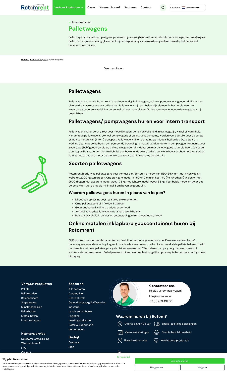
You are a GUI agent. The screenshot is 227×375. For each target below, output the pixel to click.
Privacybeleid (123, 357)
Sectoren (130, 7)
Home (24, 59)
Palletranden (29, 293)
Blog (71, 347)
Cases (91, 7)
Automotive (76, 293)
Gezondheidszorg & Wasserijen (87, 302)
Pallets (25, 289)
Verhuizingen (76, 329)
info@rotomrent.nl (160, 296)
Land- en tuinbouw (80, 311)
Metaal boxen (29, 316)
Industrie (74, 307)
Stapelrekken (29, 302)
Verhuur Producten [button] (67, 7)
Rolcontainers (29, 298)
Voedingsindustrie (80, 320)
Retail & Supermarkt (81, 325)
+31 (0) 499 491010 (160, 301)
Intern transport (38, 59)
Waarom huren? (110, 7)
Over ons (74, 342)
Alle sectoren (77, 289)
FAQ (23, 348)
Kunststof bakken (31, 307)
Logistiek (74, 316)
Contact (146, 7)
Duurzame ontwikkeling (35, 339)
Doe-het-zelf (77, 298)
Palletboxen (28, 311)
